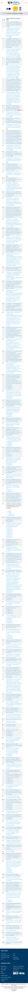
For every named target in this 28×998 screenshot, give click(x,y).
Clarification (8, 746)
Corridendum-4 (9, 532)
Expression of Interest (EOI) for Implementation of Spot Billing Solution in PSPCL (13, 424)
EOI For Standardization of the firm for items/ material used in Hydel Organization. (13, 617)
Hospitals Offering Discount (18, 968)
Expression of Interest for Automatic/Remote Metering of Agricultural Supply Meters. (13, 939)
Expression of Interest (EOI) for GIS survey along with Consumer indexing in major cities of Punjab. (13, 269)
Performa (8, 859)
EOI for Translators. (10, 851)
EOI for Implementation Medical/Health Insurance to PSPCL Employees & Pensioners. (13, 659)
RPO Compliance (16, 971)
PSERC (14, 955)
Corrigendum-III (9, 612)
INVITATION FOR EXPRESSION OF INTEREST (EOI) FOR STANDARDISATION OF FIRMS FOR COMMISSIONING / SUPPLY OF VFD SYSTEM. (13, 906)
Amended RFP (9, 808)
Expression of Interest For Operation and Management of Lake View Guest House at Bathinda (14, 525)
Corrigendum (9, 491)
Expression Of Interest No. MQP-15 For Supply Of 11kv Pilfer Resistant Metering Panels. (13, 816)
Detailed (8, 235)
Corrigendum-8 (9, 537)
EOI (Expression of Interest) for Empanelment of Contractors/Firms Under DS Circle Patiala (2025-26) (13, 173)
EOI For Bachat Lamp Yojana (12, 874)
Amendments (9, 806)
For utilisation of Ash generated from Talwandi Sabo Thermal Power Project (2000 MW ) (14, 934)
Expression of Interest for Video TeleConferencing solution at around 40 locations (14, 879)
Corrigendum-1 (9, 521)
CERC (14, 953)
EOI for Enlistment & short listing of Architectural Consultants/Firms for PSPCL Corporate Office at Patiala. (13, 716)
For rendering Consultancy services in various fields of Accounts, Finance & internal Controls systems (13, 801)
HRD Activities (3, 969)
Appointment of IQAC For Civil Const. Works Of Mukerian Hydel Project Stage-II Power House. (13, 927)
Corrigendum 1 (9, 386)
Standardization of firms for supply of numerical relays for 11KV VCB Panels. (13, 847)
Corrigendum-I (9, 545)
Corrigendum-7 (9, 536)
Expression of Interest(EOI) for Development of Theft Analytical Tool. (13, 487)
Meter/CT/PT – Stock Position (18, 966)
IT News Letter (15, 969)
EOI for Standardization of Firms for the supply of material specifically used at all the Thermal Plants (14, 696)
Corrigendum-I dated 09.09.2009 (13, 875)
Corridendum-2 (9, 196)
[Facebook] (7, 9)
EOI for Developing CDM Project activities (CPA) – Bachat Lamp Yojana (13, 772)
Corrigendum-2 (9, 529)
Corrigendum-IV (9, 613)
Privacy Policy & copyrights (6, 977)
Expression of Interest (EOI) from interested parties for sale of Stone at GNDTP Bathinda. (13, 193)
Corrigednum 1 (9, 454)
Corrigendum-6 (9, 535)
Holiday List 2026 (4, 975)
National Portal (3, 953)
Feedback (3, 980)
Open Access (15, 957)
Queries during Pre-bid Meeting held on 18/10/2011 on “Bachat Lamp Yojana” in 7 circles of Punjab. (13, 776)
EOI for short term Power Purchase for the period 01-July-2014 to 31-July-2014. (13, 651)
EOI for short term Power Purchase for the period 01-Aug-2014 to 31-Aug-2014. (13, 641)
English (16, 310)
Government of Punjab (5, 955)
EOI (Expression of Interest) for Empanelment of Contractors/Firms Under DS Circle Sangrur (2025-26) (13, 159)
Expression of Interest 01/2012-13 (13, 719)
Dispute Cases (3, 966)
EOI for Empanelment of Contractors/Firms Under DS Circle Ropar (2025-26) (13, 179)
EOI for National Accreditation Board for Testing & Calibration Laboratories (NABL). (12, 832)
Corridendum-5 (9, 533)
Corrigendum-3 (9, 530)
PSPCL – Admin (4, 968)
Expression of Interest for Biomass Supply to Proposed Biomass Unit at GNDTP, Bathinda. (14, 476)
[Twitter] (10, 9)
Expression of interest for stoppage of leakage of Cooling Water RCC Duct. (13, 913)
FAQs (2, 971)
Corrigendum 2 (9, 387)
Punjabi (20, 310)
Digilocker (3, 973)
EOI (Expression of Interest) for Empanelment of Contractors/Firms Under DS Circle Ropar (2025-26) (13, 126)
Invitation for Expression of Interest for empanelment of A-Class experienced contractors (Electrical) (13, 646)
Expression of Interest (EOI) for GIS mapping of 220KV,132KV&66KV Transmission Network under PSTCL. (14, 842)
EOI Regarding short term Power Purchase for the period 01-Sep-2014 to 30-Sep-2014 (13, 626)
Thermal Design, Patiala (11, 930)
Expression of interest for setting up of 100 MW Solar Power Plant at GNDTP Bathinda (14, 519)
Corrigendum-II (9, 599)
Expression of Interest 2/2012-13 (13, 728)
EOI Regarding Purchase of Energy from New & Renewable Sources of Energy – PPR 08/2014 (13, 596)
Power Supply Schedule (5, 957)
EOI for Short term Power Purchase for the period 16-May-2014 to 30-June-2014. (13, 664)
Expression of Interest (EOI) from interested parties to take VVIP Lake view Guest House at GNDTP (13, 420)
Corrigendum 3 (9, 389)
